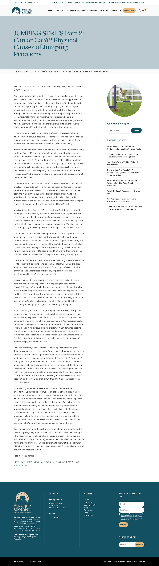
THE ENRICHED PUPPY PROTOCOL (94, 2)
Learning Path (90, 505)
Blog (86, 513)
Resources (88, 510)
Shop (86, 508)
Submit (123, 524)
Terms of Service (36, 561)
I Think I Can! (59, 462)
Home (16, 71)
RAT (76, 2)
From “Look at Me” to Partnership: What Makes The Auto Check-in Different (122, 183)
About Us (88, 502)
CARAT (69, 2)
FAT (112, 2)
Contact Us (88, 515)
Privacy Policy (19, 561)
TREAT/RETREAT (57, 2)
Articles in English (29, 71)
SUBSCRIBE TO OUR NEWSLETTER (130, 2)
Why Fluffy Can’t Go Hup (32, 462)
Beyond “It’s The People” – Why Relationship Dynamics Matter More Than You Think (123, 172)
